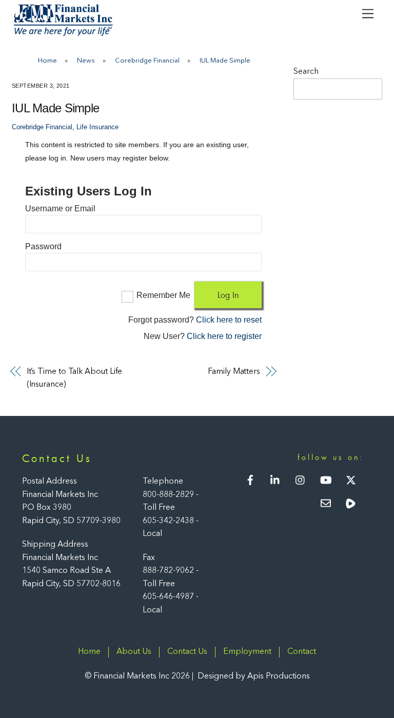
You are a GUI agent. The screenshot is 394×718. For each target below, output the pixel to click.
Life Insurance (97, 127)
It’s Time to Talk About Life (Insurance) (75, 378)
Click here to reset (229, 319)
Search (306, 72)
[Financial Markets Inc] (63, 34)
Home (89, 652)
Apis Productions (278, 676)
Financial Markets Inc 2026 (141, 676)
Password (43, 246)
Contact (301, 652)
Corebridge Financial (42, 127)
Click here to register (224, 336)
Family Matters (234, 372)
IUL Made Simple (55, 108)
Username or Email (60, 208)
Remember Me (163, 295)
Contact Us (187, 652)
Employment (247, 652)
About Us (133, 652)
